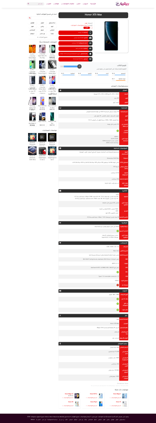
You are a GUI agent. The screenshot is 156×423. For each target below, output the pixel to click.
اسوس (71, 419)
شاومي (52, 30)
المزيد (49, 4)
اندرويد (86, 4)
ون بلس (42, 34)
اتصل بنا (38, 419)
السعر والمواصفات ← (115, 397)
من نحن (44, 419)
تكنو (66, 419)
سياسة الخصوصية (52, 419)
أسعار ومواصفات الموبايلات (79, 25)
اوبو (52, 26)
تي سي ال (61, 419)
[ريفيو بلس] (122, 4)
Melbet (33, 419)
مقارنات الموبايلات (68, 4)
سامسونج (52, 23)
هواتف (57, 4)
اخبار (79, 4)
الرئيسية (93, 4)
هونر (32, 26)
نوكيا (52, 34)
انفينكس (32, 30)
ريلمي (42, 26)
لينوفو (32, 34)
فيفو (42, 30)
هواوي (32, 23)
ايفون (42, 23)
